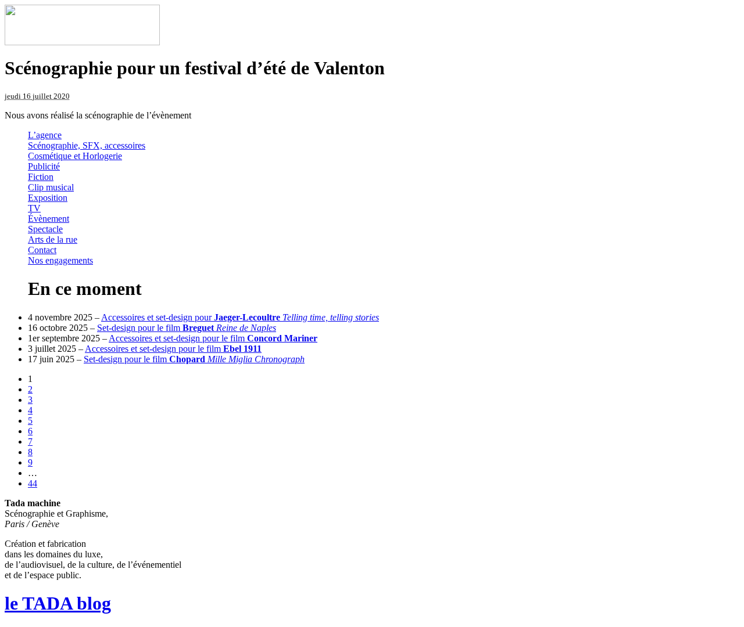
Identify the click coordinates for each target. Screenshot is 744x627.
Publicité (44, 166)
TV (34, 208)
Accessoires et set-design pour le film (213, 338)
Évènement (48, 219)
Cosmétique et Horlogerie (75, 156)
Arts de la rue (52, 239)
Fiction (40, 177)
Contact (42, 250)
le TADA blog (58, 603)
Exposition (47, 198)
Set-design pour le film (186, 328)
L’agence (45, 135)
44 (32, 483)
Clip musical (51, 187)
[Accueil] (82, 42)
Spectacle (45, 229)
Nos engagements (60, 260)
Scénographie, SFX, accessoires (86, 145)
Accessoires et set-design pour (240, 317)
